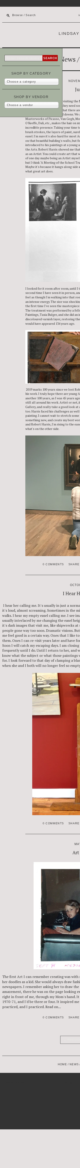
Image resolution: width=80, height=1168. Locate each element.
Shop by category (31, 73)
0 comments (53, 564)
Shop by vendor (31, 97)
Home (62, 1064)
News (68, 59)
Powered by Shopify (15, 1082)
